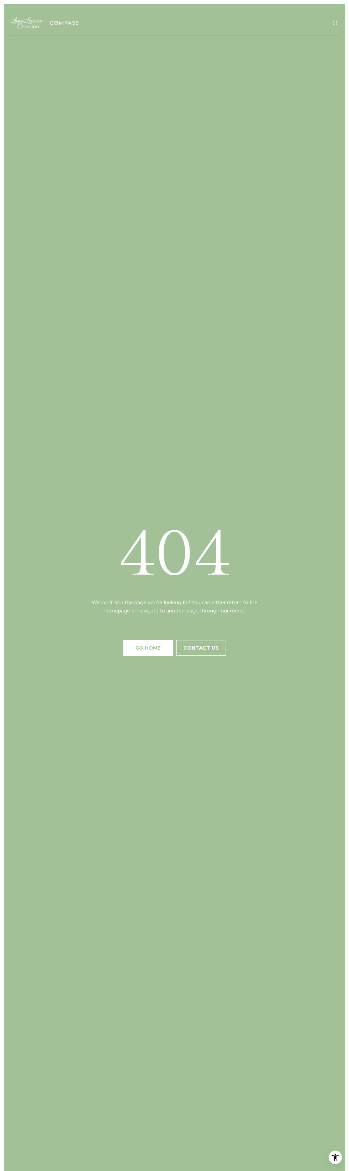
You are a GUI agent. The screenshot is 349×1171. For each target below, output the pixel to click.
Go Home (148, 648)
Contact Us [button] (201, 648)
